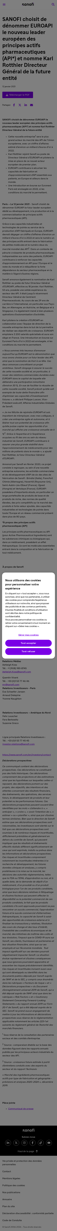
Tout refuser (28, 651)
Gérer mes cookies (28, 635)
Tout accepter (28, 643)
